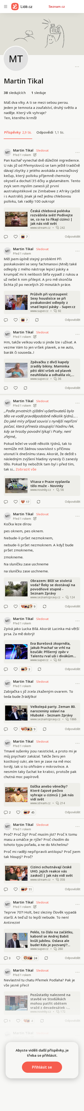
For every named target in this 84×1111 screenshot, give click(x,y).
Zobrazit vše (26, 469)
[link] (42, 193)
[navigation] (5, 6)
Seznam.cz (57, 6)
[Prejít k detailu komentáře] (6, 237)
